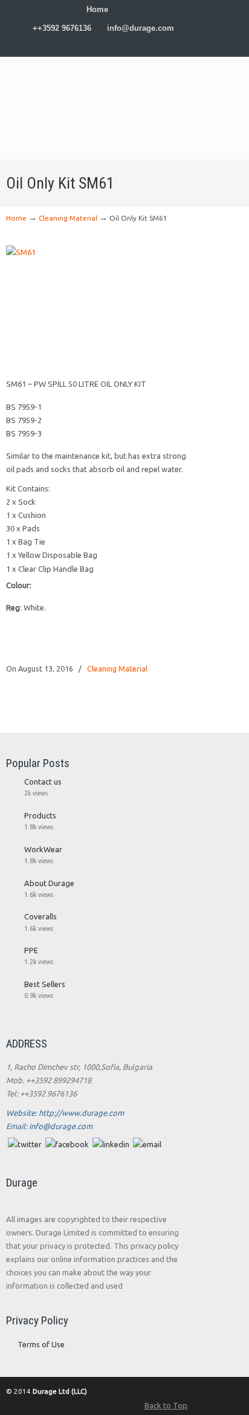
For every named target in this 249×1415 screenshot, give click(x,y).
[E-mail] (147, 1144)
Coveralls (40, 916)
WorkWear (43, 849)
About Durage (49, 883)
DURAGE (96, 86)
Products (40, 815)
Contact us (43, 781)
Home (97, 9)
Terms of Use (41, 1344)
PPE (31, 950)
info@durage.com (140, 28)
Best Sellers (44, 984)
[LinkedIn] (109, 46)
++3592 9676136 (62, 28)
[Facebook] (97, 46)
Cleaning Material (68, 218)
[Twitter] (84, 46)
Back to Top (165, 1405)
